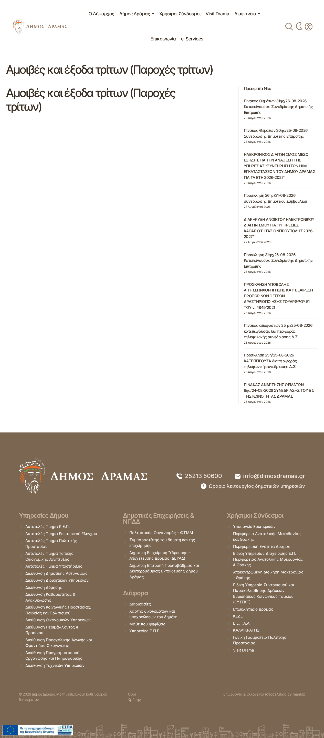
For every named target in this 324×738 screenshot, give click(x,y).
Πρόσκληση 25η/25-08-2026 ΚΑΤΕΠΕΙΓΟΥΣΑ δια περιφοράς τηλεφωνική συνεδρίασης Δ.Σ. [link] (270, 361)
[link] (40, 26)
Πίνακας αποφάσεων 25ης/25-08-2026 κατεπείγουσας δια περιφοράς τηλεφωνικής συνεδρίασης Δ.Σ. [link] (278, 331)
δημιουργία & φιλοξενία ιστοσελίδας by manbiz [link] (264, 694)
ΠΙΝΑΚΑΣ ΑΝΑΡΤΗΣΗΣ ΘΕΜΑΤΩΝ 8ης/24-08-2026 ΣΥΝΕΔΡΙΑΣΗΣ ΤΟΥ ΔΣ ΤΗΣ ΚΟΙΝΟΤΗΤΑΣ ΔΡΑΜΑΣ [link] (279, 390)
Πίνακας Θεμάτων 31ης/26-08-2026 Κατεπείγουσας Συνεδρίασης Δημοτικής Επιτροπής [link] (278, 107)
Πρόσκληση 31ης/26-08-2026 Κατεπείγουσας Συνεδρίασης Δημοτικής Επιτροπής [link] (278, 260)
